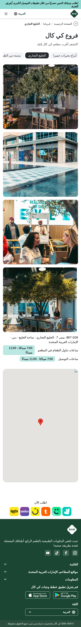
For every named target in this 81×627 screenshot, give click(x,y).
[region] (40, 55)
